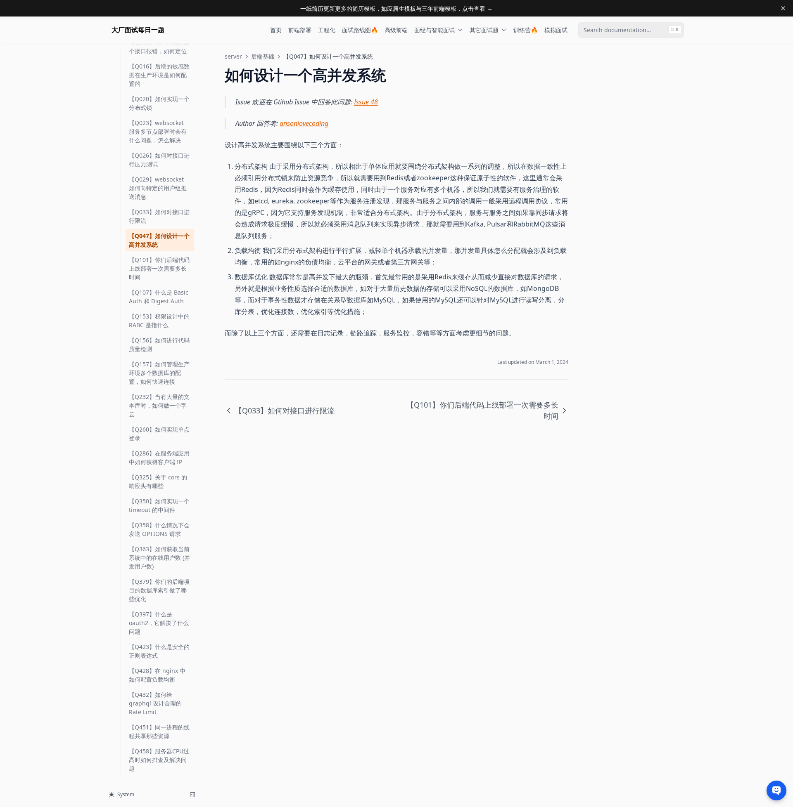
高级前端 (396, 30)
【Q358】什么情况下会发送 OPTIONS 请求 (159, 529)
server (233, 56)
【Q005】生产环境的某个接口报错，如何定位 (159, 46)
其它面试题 (484, 30)
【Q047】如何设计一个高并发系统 (159, 240)
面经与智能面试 (434, 30)
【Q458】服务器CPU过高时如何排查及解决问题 (159, 759)
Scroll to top (608, 56)
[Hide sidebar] (192, 794)
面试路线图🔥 (360, 30)
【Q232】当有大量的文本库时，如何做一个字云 (159, 405)
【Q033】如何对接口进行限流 (159, 216)
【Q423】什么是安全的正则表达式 (159, 651)
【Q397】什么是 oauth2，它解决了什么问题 (159, 622)
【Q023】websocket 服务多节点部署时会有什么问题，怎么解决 (158, 131)
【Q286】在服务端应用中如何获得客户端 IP (159, 457)
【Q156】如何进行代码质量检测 (159, 344)
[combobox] (631, 30)
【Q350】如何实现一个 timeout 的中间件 (159, 505)
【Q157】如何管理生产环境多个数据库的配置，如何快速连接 (159, 372)
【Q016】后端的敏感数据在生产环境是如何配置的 (159, 74)
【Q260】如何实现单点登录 (159, 433)
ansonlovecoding (304, 123)
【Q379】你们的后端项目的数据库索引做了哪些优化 (159, 590)
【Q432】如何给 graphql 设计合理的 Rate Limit (155, 703)
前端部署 (299, 30)
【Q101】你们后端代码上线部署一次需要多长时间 (159, 268)
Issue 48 (366, 101)
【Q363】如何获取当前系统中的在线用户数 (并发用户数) (159, 557)
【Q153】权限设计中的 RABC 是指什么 (159, 320)
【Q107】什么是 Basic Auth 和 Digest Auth (158, 296)
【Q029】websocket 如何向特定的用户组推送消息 (158, 188)
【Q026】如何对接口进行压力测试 (159, 159)
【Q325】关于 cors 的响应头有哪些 (158, 481)
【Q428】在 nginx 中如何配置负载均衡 (157, 675)
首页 (276, 30)
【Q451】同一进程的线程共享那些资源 (159, 731)
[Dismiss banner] (783, 8)
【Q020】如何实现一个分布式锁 (159, 103)
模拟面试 (555, 30)
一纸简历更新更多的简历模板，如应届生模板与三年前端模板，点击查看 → (396, 8)
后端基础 (262, 56)
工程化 (326, 30)
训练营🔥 (525, 30)
